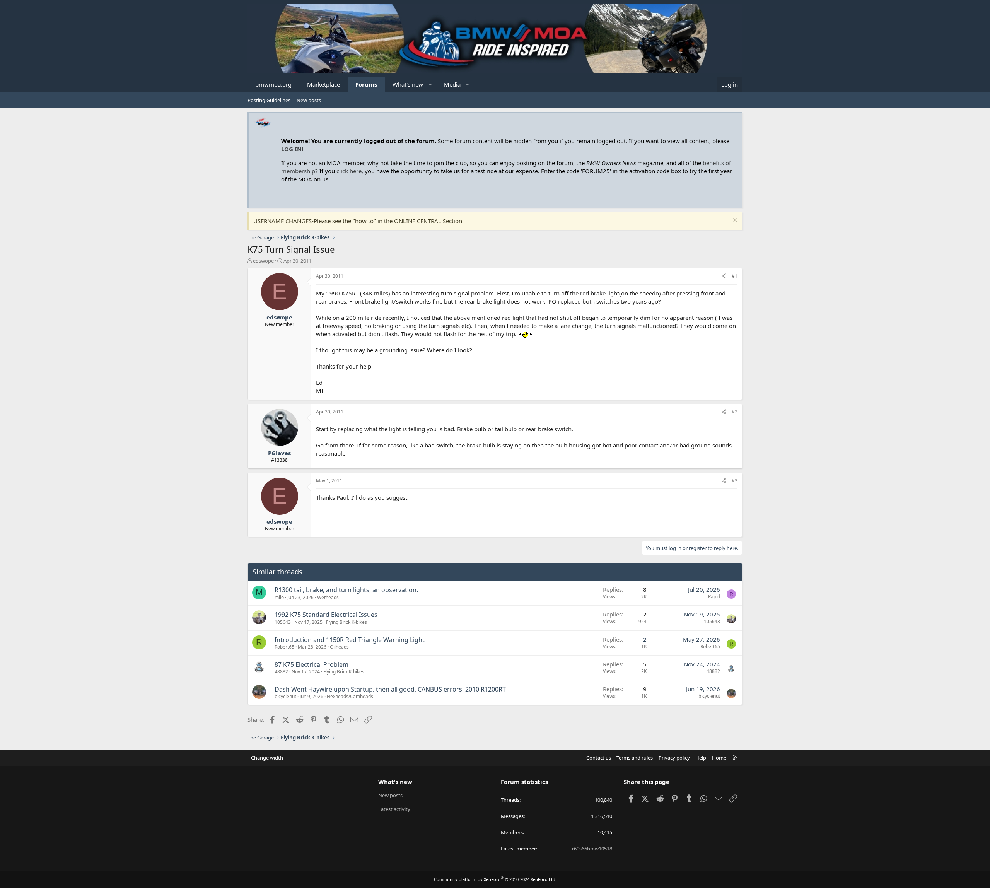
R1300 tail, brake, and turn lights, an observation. (346, 590)
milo (279, 597)
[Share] (724, 276)
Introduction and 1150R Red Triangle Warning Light (350, 639)
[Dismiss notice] (734, 221)
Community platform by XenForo (495, 879)
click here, (349, 171)
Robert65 (284, 647)
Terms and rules (634, 757)
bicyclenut (285, 696)
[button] (430, 84)
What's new (408, 84)
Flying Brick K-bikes (346, 622)
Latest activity (394, 809)
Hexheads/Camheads (350, 696)
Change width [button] (267, 757)
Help (700, 757)
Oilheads (339, 647)
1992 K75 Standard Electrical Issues (326, 614)
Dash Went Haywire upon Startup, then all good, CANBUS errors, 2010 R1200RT (390, 689)
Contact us (598, 757)
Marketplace (323, 84)
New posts (309, 100)
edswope (263, 260)
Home (719, 757)
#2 (734, 411)
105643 (283, 622)
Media (452, 84)
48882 (281, 671)
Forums (366, 84)
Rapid (714, 596)
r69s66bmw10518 (592, 848)
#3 (734, 480)
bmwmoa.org (273, 84)
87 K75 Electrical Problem (311, 664)
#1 (734, 276)
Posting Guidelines (269, 100)
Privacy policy (674, 757)
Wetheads (328, 597)
